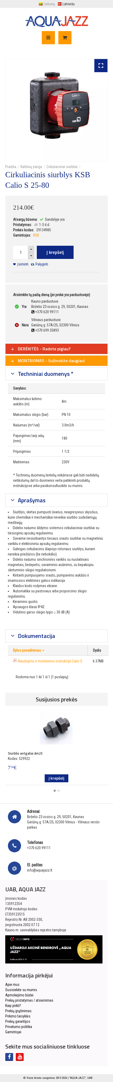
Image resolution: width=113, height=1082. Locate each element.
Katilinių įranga (31, 167)
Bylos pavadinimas (27, 650)
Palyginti (41, 264)
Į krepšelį (55, 252)
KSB (36, 235)
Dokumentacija (36, 635)
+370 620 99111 (39, 848)
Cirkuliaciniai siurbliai (62, 167)
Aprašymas (31, 500)
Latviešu (69, 4)
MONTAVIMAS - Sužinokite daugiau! (51, 360)
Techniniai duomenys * (45, 373)
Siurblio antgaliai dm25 (25, 753)
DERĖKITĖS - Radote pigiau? (43, 349)
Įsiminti (22, 264)
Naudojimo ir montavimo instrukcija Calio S (50, 661)
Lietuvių (49, 4)
